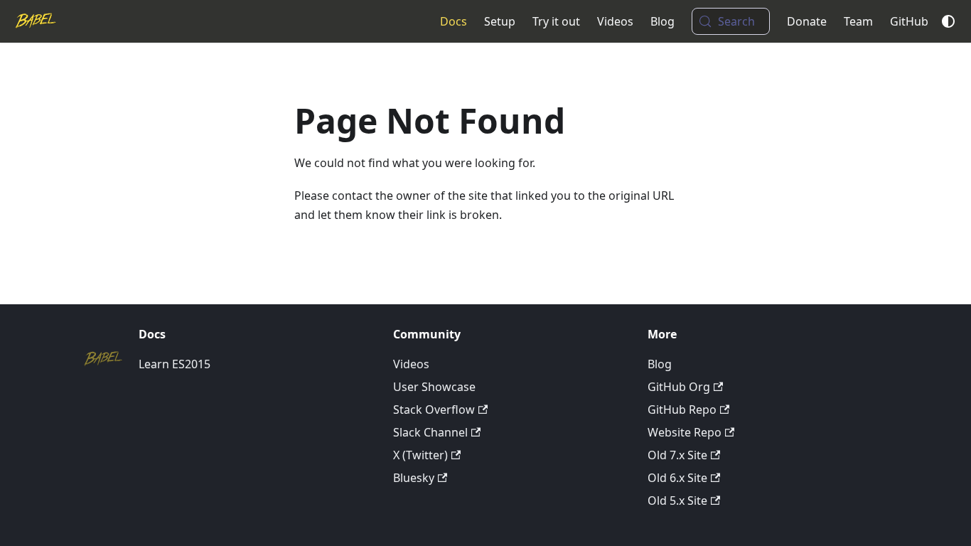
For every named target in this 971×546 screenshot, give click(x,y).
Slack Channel (430, 432)
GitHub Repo (682, 409)
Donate (807, 21)
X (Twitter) (420, 455)
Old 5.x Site (677, 500)
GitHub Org (679, 387)
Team (858, 21)
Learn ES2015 (174, 364)
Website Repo (684, 432)
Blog (662, 21)
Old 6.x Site (677, 478)
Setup (499, 21)
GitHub (909, 21)
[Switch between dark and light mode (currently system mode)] (948, 21)
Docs (453, 21)
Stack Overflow (434, 409)
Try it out (556, 21)
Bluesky (413, 478)
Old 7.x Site (677, 455)
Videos (615, 21)
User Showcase (434, 387)
